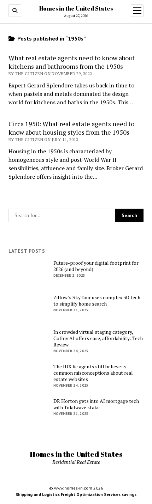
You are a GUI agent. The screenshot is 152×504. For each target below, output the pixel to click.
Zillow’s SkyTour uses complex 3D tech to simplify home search (96, 300)
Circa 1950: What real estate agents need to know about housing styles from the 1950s (71, 127)
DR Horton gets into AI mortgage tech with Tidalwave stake (96, 404)
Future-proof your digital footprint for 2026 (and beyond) (96, 266)
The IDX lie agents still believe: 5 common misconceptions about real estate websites (93, 372)
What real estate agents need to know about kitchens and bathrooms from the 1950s (71, 62)
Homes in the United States (76, 8)
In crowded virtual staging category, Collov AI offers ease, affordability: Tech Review (98, 338)
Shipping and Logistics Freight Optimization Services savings (76, 494)
